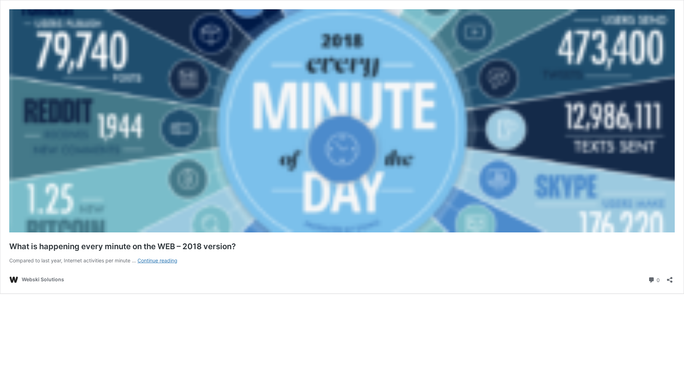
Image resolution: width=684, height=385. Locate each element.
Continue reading (157, 260)
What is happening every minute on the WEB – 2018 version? (122, 246)
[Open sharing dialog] (670, 277)
